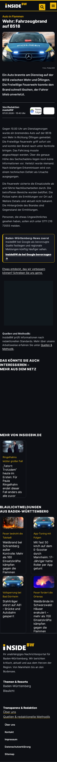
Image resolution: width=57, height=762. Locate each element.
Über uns (10, 724)
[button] (53, 6)
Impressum (11, 739)
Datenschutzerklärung (18, 746)
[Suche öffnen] (42, 7)
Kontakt (9, 732)
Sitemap (9, 754)
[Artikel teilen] (49, 111)
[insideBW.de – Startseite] (16, 6)
